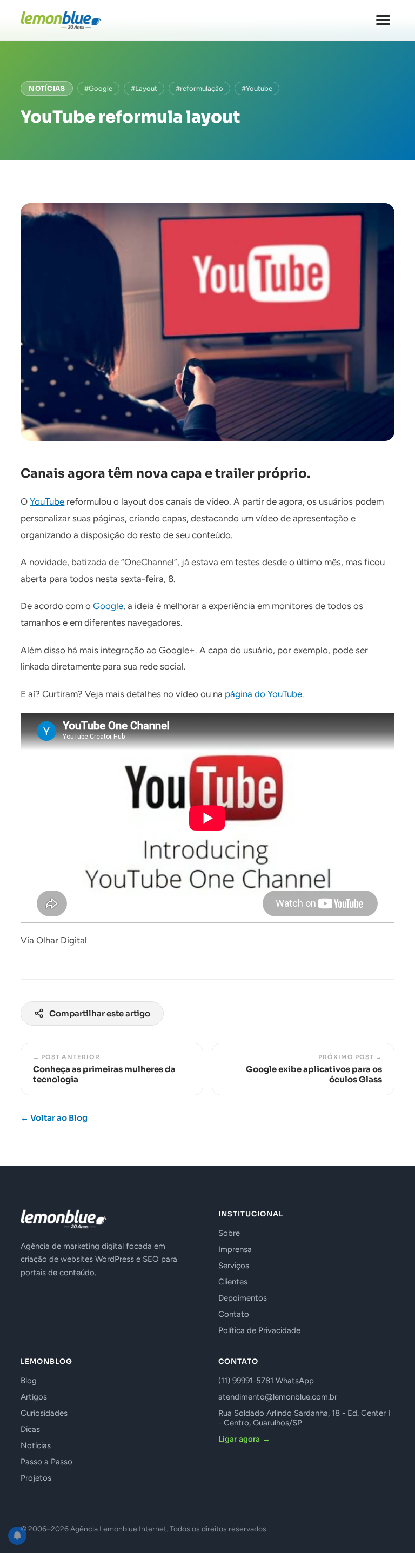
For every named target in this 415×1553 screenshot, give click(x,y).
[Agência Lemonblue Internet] (61, 20)
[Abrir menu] (383, 20)
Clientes (232, 1282)
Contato (233, 1314)
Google (108, 605)
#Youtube (257, 88)
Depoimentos (242, 1298)
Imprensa (235, 1249)
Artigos (34, 1397)
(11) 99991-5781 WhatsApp (266, 1380)
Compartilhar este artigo (99, 1013)
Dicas (30, 1429)
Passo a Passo (46, 1462)
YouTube (47, 501)
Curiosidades (44, 1413)
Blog (29, 1380)
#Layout (144, 88)
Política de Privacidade (259, 1330)
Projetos (36, 1478)
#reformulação (199, 88)
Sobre (229, 1233)
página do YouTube (263, 693)
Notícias (47, 88)
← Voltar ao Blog (54, 1118)
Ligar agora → (244, 1439)
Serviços (233, 1265)
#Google (98, 88)
